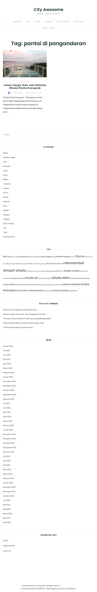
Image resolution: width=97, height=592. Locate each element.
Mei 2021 (6, 505)
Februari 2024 (8, 372)
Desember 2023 (9, 381)
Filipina (5, 179)
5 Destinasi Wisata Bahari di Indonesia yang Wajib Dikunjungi (27, 318)
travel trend (84, 271)
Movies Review (48, 28)
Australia (6, 166)
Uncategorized (9, 237)
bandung (10, 257)
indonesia (24, 256)
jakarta (30, 257)
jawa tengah (46, 256)
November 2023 (9, 386)
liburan (80, 256)
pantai (23, 264)
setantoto (7, 551)
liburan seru (89, 256)
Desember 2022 (9, 434)
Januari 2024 (8, 377)
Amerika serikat (9, 157)
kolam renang (63, 256)
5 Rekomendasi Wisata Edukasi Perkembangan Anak (23, 323)
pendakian (29, 263)
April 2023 (7, 416)
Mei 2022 (6, 465)
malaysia (6, 201)
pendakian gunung (39, 263)
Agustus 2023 (8, 399)
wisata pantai (36, 290)
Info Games (79, 22)
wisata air (31, 278)
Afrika (5, 153)
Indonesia (17, 22)
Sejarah (48, 22)
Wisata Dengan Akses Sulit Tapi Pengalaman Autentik (24, 314)
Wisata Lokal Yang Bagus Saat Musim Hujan (20, 310)
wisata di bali (9, 284)
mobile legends (9, 546)
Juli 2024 (6, 350)
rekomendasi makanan (54, 264)
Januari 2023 (8, 430)
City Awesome (48, 9)
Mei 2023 (6, 412)
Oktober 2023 (8, 390)
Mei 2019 (6, 518)
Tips (28, 22)
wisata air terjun (45, 278)
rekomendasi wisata (33, 271)
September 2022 (9, 447)
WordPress (41, 589)
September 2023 (9, 394)
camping (16, 257)
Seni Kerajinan (63, 22)
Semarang (55, 271)
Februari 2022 (8, 478)
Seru (61, 271)
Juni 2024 (7, 355)
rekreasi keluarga (46, 271)
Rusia (5, 206)
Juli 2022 (6, 456)
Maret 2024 (7, 368)
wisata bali (74, 278)
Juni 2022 (7, 461)
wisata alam (60, 277)
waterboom (6, 278)
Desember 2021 (9, 487)
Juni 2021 (7, 500)
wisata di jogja (46, 285)
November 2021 (9, 491)
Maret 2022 (7, 474)
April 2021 (7, 509)
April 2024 (7, 364)
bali (4, 256)
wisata (21, 278)
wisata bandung (84, 278)
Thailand (6, 219)
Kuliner (37, 22)
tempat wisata (71, 270)
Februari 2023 (8, 425)
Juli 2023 (6, 403)
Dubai (5, 170)
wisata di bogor (35, 285)
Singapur (6, 215)
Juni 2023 (7, 408)
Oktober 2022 (8, 443)
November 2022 (9, 439)
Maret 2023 (7, 421)
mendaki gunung (8, 263)
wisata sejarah (60, 290)
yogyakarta (73, 291)
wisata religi (48, 291)
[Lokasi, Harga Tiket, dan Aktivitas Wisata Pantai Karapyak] (25, 63)
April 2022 (7, 469)
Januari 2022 (8, 483)
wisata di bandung (22, 285)
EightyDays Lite (57, 589)
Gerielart (17, 92)
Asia (4, 162)
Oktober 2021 (8, 496)
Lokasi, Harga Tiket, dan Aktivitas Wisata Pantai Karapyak (25, 86)
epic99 (5, 540)
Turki (5, 232)
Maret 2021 (7, 513)
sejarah (6, 210)
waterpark (15, 278)
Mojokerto (17, 263)
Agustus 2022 (8, 452)
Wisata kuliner (21, 290)
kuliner (72, 256)
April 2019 (7, 522)
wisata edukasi (71, 284)
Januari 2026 (8, 346)
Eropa (5, 175)
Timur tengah (8, 223)
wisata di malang (57, 284)
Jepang (6, 188)
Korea (5, 192)
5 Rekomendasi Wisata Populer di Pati (18, 327)
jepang (54, 256)
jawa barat (37, 257)
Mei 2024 (6, 359)
